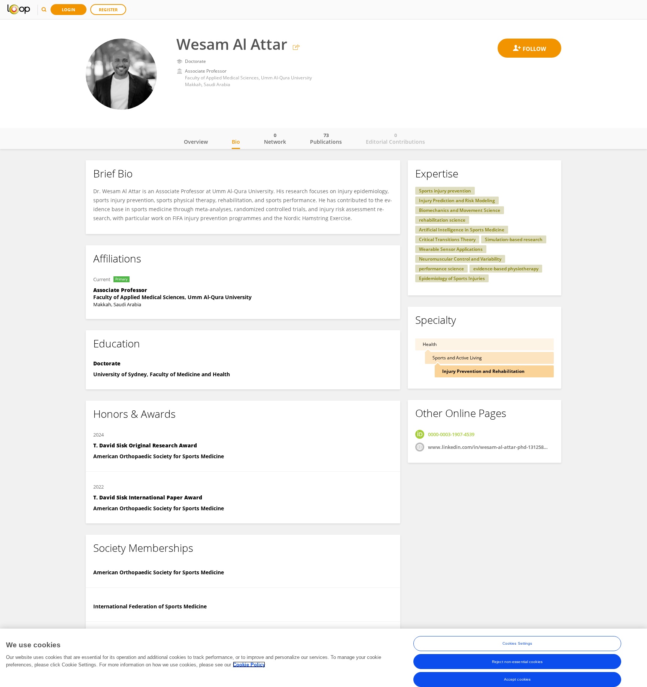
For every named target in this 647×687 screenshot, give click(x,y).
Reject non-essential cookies (517, 661)
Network (275, 138)
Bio (236, 141)
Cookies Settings (517, 643)
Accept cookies (517, 679)
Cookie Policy (249, 664)
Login (68, 9)
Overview (196, 141)
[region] (323, 658)
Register (108, 9)
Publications (326, 138)
